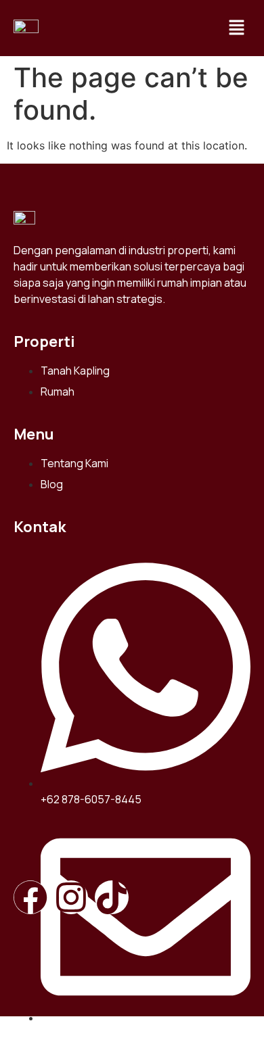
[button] (236, 28)
